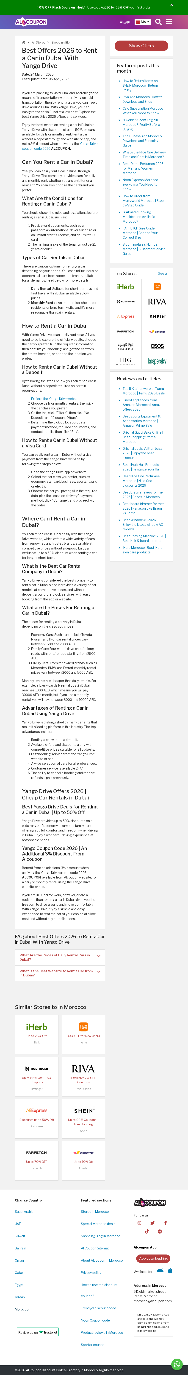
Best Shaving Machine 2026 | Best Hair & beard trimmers (144, 538)
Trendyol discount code (98, 1308)
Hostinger (36, 1089)
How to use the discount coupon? (99, 1290)
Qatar (19, 1273)
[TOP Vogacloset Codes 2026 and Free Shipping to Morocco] (125, 346)
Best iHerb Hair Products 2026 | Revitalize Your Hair (142, 467)
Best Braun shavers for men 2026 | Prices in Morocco (144, 495)
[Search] (158, 21)
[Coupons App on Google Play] (160, 1272)
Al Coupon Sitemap (95, 1248)
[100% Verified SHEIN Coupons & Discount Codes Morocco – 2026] (83, 1110)
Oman (19, 1260)
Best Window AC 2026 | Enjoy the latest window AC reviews (143, 524)
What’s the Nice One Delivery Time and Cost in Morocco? (144, 154)
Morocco (22, 1309)
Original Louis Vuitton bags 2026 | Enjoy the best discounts (143, 453)
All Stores (38, 42)
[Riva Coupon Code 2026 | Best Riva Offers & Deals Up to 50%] (83, 1068)
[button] (171, 5)
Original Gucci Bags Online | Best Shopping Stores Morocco (143, 437)
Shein (83, 1131)
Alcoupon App (145, 1247)
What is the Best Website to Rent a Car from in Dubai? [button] (56, 973)
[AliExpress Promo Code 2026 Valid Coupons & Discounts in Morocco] (36, 1110)
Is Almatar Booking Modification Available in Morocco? (140, 216)
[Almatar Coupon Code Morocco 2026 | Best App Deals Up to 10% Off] (83, 1152)
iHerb (36, 1042)
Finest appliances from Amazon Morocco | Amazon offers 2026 (143, 404)
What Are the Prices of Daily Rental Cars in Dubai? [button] (54, 957)
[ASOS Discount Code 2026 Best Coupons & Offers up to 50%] (157, 346)
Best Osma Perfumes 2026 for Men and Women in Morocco (143, 168)
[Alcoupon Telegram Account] (160, 1231)
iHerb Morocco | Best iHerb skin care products (143, 550)
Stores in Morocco (95, 1211)
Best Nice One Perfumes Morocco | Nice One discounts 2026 (141, 480)
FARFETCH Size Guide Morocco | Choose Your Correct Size (140, 232)
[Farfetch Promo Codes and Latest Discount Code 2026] (36, 1152)
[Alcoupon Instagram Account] (139, 1222)
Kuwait (20, 1236)
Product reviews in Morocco (102, 1332)
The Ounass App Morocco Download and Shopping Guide (142, 140)
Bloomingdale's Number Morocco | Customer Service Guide (144, 249)
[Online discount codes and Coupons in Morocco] (23, 42)
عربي (126, 22)
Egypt (19, 1285)
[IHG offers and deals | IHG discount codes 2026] (125, 361)
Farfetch (37, 1168)
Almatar (83, 1168)
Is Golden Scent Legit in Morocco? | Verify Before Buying (141, 124)
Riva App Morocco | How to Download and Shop (143, 99)
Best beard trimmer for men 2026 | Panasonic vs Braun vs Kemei (144, 508)
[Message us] (177, 1364)
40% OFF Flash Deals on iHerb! (61, 7)
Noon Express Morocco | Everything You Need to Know (141, 184)
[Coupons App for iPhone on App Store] (170, 1272)
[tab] (60, 957)
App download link (153, 1258)
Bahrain (20, 1248)
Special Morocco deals (98, 1224)
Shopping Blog (61, 42)
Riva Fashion (83, 1089)
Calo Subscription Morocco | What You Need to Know (144, 111)
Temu (83, 1042)
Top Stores (126, 273)
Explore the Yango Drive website (55, 399)
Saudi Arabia (24, 1211)
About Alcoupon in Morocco (102, 1260)
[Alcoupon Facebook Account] (165, 1222)
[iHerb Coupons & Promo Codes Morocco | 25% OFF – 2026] (36, 1026)
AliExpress (36, 1126)
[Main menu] (169, 21)
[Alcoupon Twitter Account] (152, 1222)
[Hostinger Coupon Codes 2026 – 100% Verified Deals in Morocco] (36, 1068)
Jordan (20, 1297)
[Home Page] (31, 22)
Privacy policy (91, 1273)
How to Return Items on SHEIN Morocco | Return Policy (140, 85)
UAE (18, 1224)
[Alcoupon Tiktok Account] (146, 1231)
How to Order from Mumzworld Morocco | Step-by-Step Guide (144, 200)
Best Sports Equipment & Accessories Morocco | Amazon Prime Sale (141, 420)
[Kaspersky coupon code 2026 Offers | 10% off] (157, 361)
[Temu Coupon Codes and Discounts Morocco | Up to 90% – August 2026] (83, 1026)
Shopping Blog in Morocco (100, 1236)
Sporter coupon (93, 1345)
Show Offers (141, 45)
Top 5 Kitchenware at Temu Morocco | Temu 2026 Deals (144, 391)
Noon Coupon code (95, 1320)
